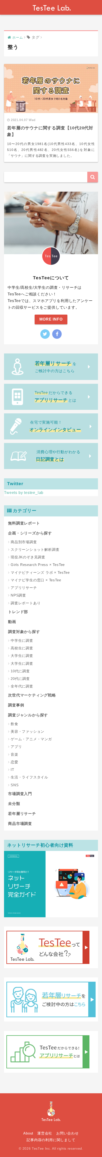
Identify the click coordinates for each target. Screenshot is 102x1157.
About (28, 1133)
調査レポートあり (26, 603)
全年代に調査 (22, 686)
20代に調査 (20, 679)
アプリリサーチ (24, 588)
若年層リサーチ (22, 814)
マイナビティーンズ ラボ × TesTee (40, 572)
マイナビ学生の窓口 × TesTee (36, 580)
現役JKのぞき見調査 (28, 557)
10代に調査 (20, 671)
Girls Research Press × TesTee (38, 565)
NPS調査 (18, 595)
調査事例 (16, 705)
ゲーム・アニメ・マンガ (31, 739)
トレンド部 (18, 612)
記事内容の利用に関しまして (51, 1140)
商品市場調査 (20, 824)
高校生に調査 (22, 648)
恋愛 (14, 762)
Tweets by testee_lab (23, 493)
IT (12, 770)
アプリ (16, 747)
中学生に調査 (22, 640)
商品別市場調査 (24, 542)
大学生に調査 (22, 656)
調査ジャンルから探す (28, 715)
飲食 (14, 724)
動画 (12, 622)
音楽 (14, 754)
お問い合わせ (67, 1133)
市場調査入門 (20, 794)
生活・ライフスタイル (29, 777)
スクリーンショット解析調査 (35, 549)
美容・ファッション (27, 731)
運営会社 (44, 1133)
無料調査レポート (24, 523)
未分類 (14, 804)
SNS (15, 785)
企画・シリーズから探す (30, 533)
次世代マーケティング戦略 (32, 695)
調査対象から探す (24, 632)
